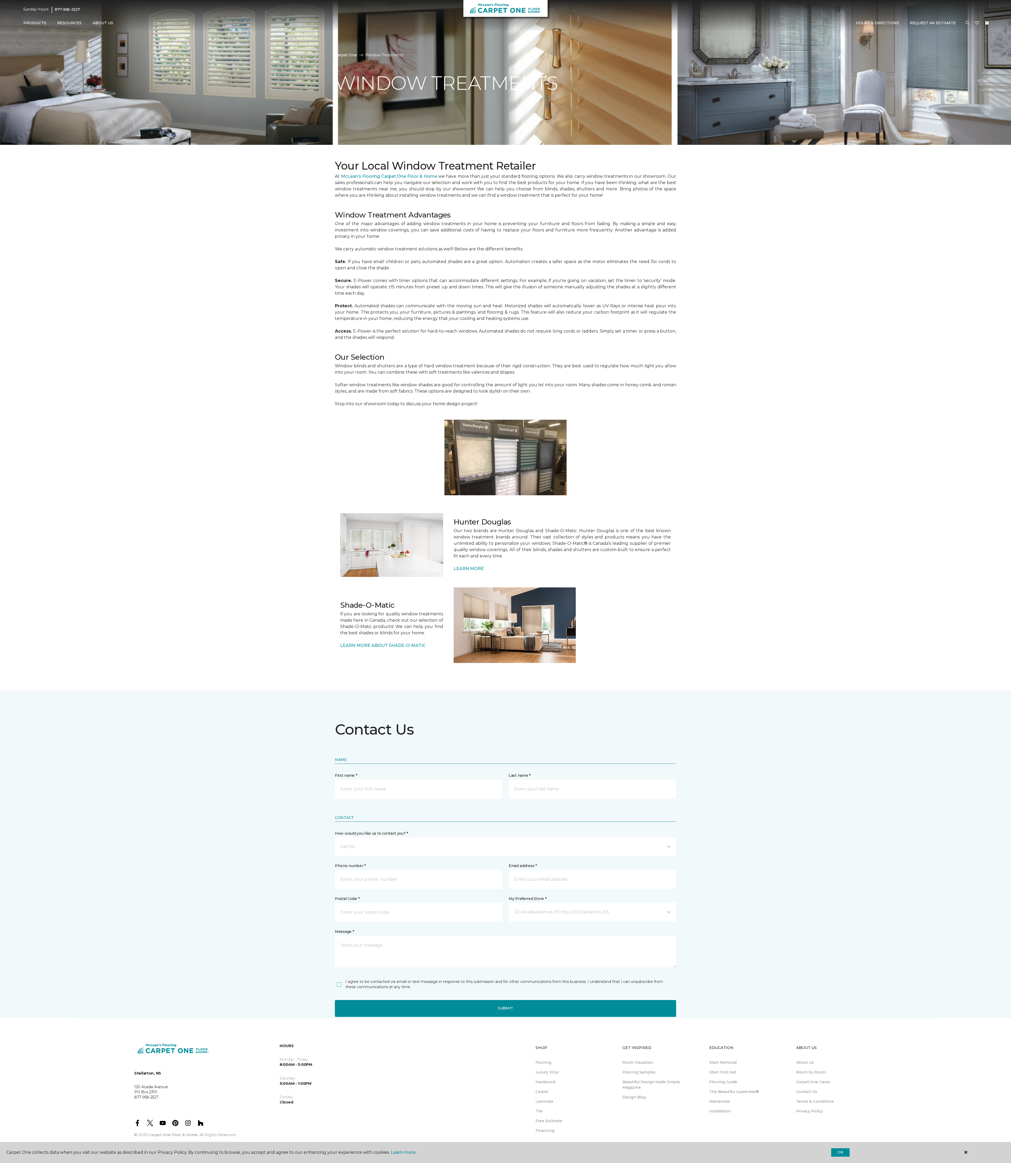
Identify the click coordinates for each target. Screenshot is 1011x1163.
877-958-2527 (67, 9)
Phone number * (350, 866)
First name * (346, 775)
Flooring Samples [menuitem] (639, 1072)
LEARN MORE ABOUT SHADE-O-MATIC (383, 645)
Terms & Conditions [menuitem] (815, 1101)
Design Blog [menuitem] (634, 1097)
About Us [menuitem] (805, 1062)
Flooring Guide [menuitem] (723, 1082)
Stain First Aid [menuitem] (722, 1072)
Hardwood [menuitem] (545, 1082)
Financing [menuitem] (545, 1130)
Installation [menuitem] (720, 1111)
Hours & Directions (877, 23)
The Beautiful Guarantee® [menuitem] (734, 1091)
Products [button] (34, 23)
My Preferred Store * (527, 898)
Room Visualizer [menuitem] (637, 1062)
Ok (840, 1152)
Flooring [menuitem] (543, 1062)
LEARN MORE (469, 568)
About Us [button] (103, 23)
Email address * (523, 866)
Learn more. (403, 1152)
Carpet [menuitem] (542, 1091)
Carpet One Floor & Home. (173, 1134)
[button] (967, 23)
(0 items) (987, 23)
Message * (344, 931)
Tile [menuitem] (539, 1111)
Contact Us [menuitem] (806, 1091)
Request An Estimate (933, 23)
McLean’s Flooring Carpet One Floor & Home (389, 176)
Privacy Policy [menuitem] (809, 1111)
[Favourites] (977, 23)
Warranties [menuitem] (719, 1101)
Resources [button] (69, 23)
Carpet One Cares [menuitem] (813, 1082)
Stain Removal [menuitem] (723, 1062)
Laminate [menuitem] (544, 1101)
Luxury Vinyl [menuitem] (547, 1072)
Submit (505, 1008)
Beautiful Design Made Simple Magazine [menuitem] (651, 1085)
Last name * (520, 775)
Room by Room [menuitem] (811, 1072)
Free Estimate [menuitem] (549, 1121)
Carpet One (346, 55)
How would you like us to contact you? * (371, 833)
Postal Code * (347, 898)
